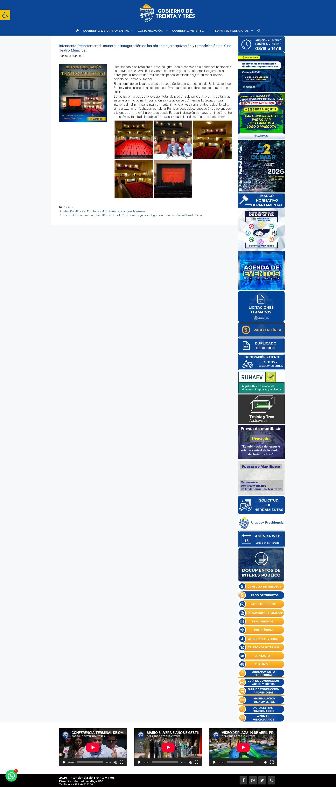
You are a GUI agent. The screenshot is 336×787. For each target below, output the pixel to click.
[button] (5, 15)
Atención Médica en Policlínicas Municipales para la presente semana (104, 211)
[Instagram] (253, 780)
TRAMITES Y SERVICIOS (231, 30)
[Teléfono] (271, 780)
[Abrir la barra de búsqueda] (259, 31)
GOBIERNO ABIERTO (188, 30)
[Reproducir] (64, 762)
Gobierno (68, 207)
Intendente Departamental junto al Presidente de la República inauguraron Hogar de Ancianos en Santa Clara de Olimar (133, 215)
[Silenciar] (115, 762)
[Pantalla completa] (121, 762)
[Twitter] (262, 780)
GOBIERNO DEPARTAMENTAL (106, 30)
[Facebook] (243, 780)
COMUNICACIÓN (150, 30)
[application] (93, 747)
